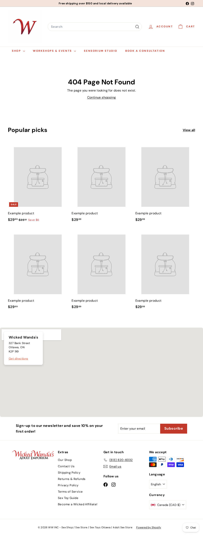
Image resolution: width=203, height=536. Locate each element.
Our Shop (65, 460)
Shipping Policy (69, 473)
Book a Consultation (145, 50)
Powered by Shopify (148, 527)
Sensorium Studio (100, 50)
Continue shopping (101, 97)
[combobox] (95, 26)
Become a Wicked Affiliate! (77, 504)
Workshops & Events (53, 50)
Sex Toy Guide (68, 498)
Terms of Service (70, 492)
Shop (17, 50)
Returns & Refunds (72, 479)
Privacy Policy (68, 485)
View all (189, 130)
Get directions (18, 358)
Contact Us (66, 466)
